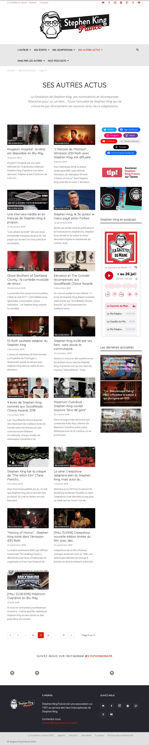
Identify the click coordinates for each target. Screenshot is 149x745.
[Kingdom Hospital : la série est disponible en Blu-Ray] (28, 135)
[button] (137, 50)
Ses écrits (40, 49)
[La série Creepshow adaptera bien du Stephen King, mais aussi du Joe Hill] (74, 457)
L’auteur (23, 49)
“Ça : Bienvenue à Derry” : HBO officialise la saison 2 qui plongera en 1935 (119, 394)
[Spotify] (121, 2)
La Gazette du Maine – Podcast (21, 2)
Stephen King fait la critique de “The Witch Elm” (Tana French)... (26, 475)
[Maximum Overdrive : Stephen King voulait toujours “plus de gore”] (74, 388)
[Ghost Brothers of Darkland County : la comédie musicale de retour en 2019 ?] (28, 261)
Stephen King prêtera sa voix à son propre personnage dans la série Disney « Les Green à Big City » (119, 365)
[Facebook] (109, 2)
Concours (73, 735)
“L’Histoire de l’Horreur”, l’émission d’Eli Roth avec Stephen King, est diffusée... (73, 153)
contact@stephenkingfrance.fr (60, 722)
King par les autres (30, 60)
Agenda (61, 735)
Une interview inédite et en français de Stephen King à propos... (26, 218)
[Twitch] (127, 2)
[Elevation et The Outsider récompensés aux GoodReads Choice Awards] (74, 261)
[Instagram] (115, 2)
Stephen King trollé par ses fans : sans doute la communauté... (73, 345)
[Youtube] (139, 2)
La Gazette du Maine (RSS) (41, 735)
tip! (112, 172)
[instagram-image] (12, 672)
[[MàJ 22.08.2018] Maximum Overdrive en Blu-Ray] (28, 579)
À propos (44, 2)
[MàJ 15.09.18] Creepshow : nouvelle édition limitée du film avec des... (72, 536)
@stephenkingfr (98, 656)
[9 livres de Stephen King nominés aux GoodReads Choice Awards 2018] (28, 388)
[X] (133, 2)
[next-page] (71, 635)
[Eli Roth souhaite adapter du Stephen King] (28, 326)
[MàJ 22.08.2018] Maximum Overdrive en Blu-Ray (26, 596)
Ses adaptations (62, 49)
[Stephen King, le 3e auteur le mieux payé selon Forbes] (74, 200)
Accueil (11, 70)
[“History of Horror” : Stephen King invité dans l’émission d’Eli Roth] (28, 518)
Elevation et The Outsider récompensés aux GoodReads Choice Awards (73, 279)
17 (64, 635)
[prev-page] (10, 635)
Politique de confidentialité (120, 735)
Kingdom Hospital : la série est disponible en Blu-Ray (26, 151)
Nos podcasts (57, 60)
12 (48, 635)
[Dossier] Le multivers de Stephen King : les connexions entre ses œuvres (119, 419)
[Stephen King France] (74, 24)
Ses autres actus (89, 49)
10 (33, 635)
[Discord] (103, 2)
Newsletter (86, 735)
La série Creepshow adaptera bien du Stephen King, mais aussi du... (72, 475)
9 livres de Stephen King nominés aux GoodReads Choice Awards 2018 (25, 406)
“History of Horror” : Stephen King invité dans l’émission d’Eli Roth (27, 536)
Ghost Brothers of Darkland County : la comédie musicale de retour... (28, 279)
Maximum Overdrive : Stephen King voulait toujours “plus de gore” (70, 406)
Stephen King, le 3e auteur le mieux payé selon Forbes (74, 216)
